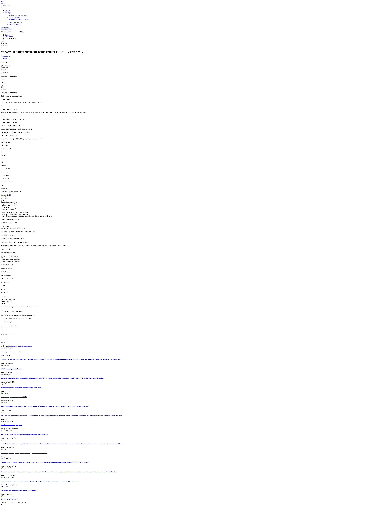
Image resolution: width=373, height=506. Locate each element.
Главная (7, 10)
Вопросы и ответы (12, 499)
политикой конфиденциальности (21, 346)
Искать (22, 31)
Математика (9, 37)
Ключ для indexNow (15, 22)
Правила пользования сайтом (18, 15)
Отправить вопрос (7, 348)
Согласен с (17, 346)
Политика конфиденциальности (19, 19)
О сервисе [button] (8, 12)
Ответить (4, 58)
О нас (10, 14)
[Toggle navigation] (1, 7)
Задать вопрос (5, 28)
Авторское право (14, 17)
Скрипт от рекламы (15, 24)
